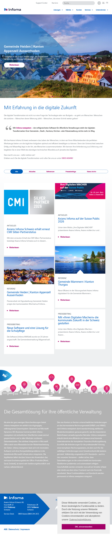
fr (107, 2)
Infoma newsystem (24, 127)
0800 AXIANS (67, 158)
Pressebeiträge (71, 171)
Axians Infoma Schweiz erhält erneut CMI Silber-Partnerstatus (28, 230)
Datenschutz (14, 529)
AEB (5, 529)
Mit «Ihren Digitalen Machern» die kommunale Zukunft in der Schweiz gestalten (78, 320)
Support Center (42, 3)
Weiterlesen (14, 65)
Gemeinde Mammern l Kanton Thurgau (76, 283)
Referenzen (50, 171)
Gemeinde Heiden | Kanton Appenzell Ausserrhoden (29, 293)
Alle (16, 171)
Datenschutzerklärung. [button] (80, 519)
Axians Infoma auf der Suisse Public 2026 (79, 219)
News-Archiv (91, 171)
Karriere (55, 3)
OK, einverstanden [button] (83, 527)
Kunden (79, 10)
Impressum (25, 529)
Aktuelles (32, 171)
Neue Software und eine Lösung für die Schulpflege (27, 329)
